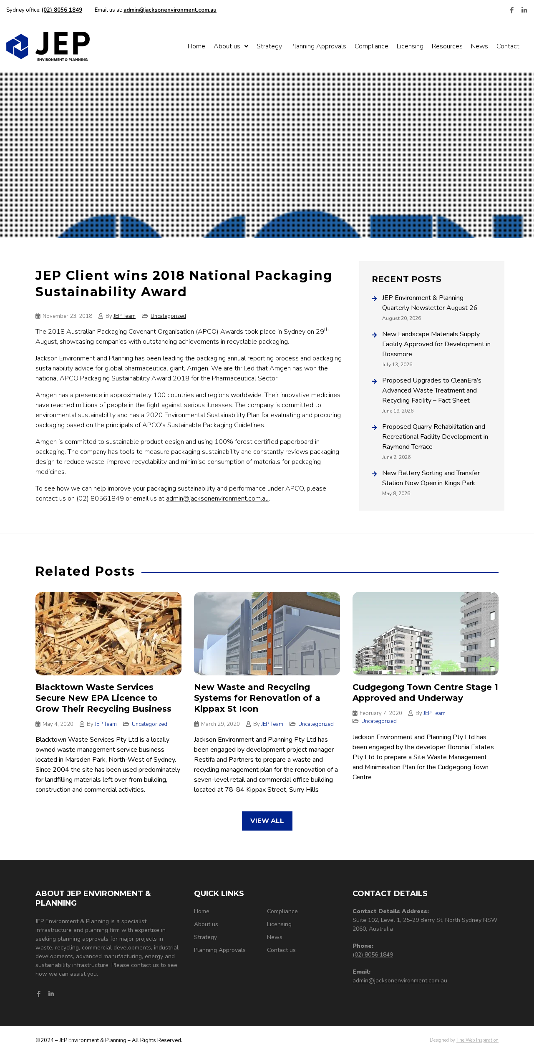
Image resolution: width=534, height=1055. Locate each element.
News (479, 46)
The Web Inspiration (477, 1040)
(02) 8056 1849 (373, 955)
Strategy (269, 46)
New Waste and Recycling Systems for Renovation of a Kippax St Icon (257, 698)
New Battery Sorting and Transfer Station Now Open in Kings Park (431, 478)
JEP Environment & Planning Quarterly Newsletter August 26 (430, 302)
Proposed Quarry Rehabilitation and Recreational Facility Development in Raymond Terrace (435, 436)
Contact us (281, 950)
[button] (267, 821)
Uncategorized (168, 316)
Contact (507, 46)
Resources (447, 46)
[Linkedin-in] (524, 10)
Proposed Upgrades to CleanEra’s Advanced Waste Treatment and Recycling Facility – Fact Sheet (431, 390)
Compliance (371, 46)
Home (196, 46)
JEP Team (124, 316)
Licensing (410, 46)
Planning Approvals (318, 46)
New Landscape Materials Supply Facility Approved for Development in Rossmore (436, 344)
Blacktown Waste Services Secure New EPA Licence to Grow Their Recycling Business (103, 698)
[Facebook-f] (512, 10)
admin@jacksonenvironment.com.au (217, 498)
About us (227, 46)
